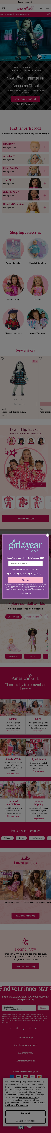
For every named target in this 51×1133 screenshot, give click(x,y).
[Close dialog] (47, 535)
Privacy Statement (25, 593)
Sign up (25, 580)
